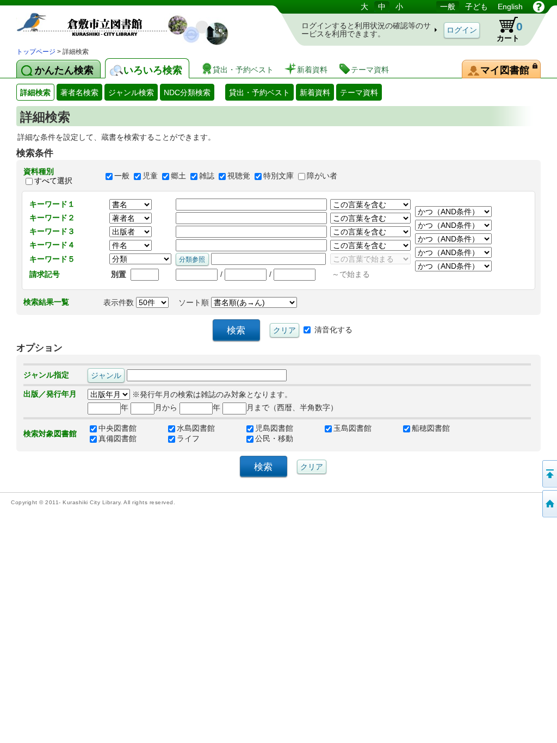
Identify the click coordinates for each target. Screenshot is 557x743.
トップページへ (549, 503)
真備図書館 (117, 438)
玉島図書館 (352, 428)
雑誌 (206, 176)
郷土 (178, 176)
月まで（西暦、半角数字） (292, 407)
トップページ (35, 51)
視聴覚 (238, 176)
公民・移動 (274, 438)
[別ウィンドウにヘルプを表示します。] (539, 6)
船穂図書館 (431, 428)
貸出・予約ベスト (259, 92)
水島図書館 (196, 428)
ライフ (188, 438)
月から (165, 407)
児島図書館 (274, 428)
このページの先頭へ (549, 473)
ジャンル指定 (46, 374)
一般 (121, 176)
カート (510, 31)
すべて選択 (53, 180)
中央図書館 (117, 428)
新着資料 (315, 92)
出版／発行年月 (50, 393)
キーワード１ (52, 204)
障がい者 (322, 176)
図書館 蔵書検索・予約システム (130, 23)
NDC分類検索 (187, 92)
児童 (150, 176)
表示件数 (119, 302)
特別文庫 (278, 176)
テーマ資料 (359, 92)
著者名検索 (79, 92)
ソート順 (194, 302)
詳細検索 (35, 92)
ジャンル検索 (131, 92)
